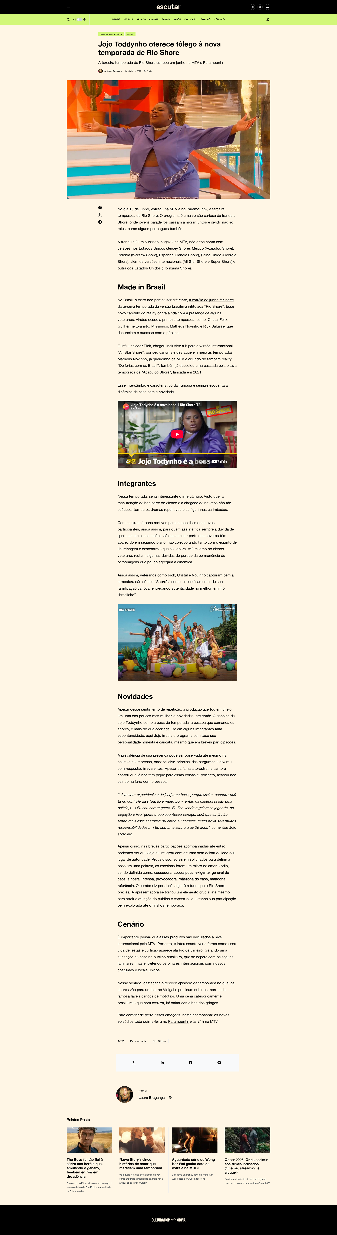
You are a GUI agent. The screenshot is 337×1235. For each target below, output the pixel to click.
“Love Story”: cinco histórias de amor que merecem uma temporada (141, 1163)
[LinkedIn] (267, 7)
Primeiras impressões (111, 34)
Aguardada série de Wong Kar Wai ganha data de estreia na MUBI (193, 1163)
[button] (68, 7)
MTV (121, 1041)
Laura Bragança (152, 1097)
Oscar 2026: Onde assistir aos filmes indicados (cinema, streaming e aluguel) (246, 1165)
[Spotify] (260, 7)
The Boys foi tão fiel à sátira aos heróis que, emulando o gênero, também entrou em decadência (85, 1167)
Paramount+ (178, 1021)
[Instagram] (252, 7)
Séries (130, 34)
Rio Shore (159, 1041)
